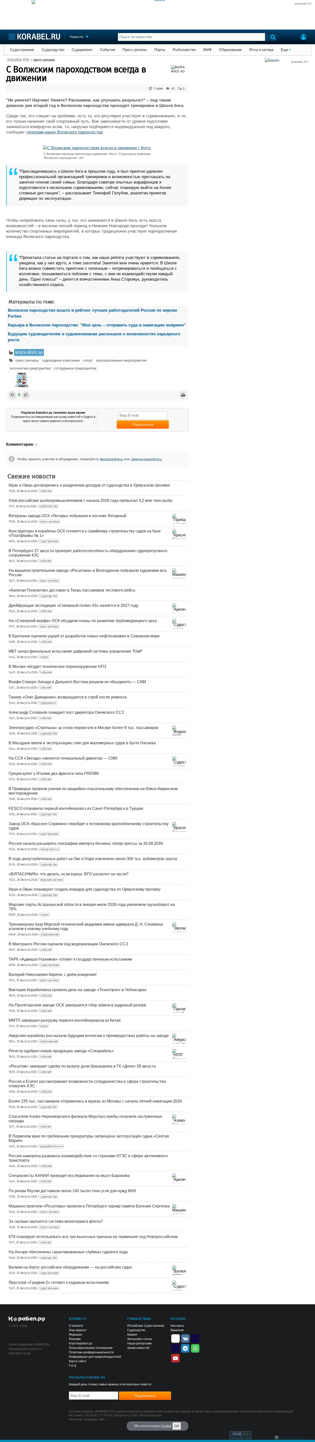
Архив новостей (138, 1348)
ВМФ (207, 50)
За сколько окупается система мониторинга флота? (56, 1221)
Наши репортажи (139, 1343)
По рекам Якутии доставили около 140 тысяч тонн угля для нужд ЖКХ (72, 1191)
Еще (284, 50)
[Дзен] (175, 1338)
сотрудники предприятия (75, 368)
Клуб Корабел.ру (80, 1343)
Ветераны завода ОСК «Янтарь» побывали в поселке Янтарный (67, 516)
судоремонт (48, 703)
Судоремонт (82, 50)
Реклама (75, 1339)
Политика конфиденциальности (91, 1352)
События (107, 50)
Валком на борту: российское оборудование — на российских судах (70, 1267)
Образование (230, 50)
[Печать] (183, 395)
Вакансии (177, 1330)
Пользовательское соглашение (91, 1348)
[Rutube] (195, 1338)
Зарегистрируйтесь (146, 459)
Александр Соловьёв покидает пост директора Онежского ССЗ (66, 712)
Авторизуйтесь (111, 459)
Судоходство (53, 50)
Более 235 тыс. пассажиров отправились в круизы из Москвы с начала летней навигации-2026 (95, 1101)
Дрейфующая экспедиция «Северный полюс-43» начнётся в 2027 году (73, 605)
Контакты (177, 1325)
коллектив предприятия (30, 368)
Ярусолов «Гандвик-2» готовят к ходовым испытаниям (59, 1282)
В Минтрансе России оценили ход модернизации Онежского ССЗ (68, 944)
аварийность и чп (51, 1146)
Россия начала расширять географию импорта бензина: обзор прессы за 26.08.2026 (86, 843)
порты (44, 657)
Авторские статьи (139, 1339)
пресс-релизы (44, 60)
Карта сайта (77, 1361)
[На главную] (34, 37)
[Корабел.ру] (27, 1319)
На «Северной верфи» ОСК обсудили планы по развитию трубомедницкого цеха (83, 621)
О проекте (76, 1325)
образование (50, 934)
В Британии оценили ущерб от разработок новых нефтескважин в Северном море (84, 636)
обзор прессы (49, 849)
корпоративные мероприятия (121, 360)
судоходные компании (60, 360)
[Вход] (303, 37)
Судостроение (22, 50)
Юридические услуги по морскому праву (25, 1351)
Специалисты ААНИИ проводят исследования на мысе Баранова (69, 1175)
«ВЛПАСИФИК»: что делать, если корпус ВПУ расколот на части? (68, 874)
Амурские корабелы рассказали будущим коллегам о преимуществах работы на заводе (89, 1036)
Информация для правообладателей (95, 1356)
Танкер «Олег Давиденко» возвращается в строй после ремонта (67, 697)
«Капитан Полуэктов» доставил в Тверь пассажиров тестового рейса (72, 590)
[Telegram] (185, 1348)
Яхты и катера (261, 50)
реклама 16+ (304, 3)
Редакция (75, 1334)
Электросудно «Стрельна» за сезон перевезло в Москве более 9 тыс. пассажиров (83, 728)
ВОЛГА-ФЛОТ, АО (29, 352)
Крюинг (132, 1334)
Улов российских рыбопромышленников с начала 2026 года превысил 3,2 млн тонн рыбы (91, 500)
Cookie (166, 1426)
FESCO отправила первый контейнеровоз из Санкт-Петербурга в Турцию (76, 808)
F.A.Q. (73, 1365)
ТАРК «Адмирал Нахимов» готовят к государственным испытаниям (70, 959)
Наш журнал (77, 1330)
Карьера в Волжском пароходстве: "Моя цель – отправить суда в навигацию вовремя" (97, 325)
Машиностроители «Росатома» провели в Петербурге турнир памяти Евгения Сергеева (89, 1206)
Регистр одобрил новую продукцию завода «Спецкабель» (61, 1051)
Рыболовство (184, 50)
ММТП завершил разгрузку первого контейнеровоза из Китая (65, 1020)
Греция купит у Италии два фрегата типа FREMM (54, 773)
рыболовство (48, 506)
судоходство (48, 596)
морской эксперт (51, 880)
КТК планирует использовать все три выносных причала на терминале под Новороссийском (93, 1237)
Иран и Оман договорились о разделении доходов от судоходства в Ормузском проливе (89, 485)
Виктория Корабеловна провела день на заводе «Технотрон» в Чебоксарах (77, 990)
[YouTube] (175, 1357)
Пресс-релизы (135, 50)
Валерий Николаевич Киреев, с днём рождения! (52, 974)
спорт (88, 360)
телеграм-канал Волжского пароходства (64, 132)
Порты (159, 50)
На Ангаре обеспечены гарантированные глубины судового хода (68, 1252)
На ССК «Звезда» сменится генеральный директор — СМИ (63, 758)
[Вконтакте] (185, 1338)
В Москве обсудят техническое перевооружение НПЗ (57, 666)
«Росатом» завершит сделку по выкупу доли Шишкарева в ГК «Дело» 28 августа (82, 1066)
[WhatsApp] (195, 1348)
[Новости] (22, 380)
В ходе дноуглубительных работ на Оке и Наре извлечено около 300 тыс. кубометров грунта (93, 859)
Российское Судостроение (145, 1325)
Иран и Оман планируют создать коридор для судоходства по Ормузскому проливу (84, 889)
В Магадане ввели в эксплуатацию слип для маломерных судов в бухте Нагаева (82, 743)
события (45, 491)
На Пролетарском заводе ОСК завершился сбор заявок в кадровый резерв (77, 1005)
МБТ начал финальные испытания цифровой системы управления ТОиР (75, 651)
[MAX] (175, 1348)
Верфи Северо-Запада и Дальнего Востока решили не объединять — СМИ (77, 682)
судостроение (49, 541)
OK (176, 1426)
